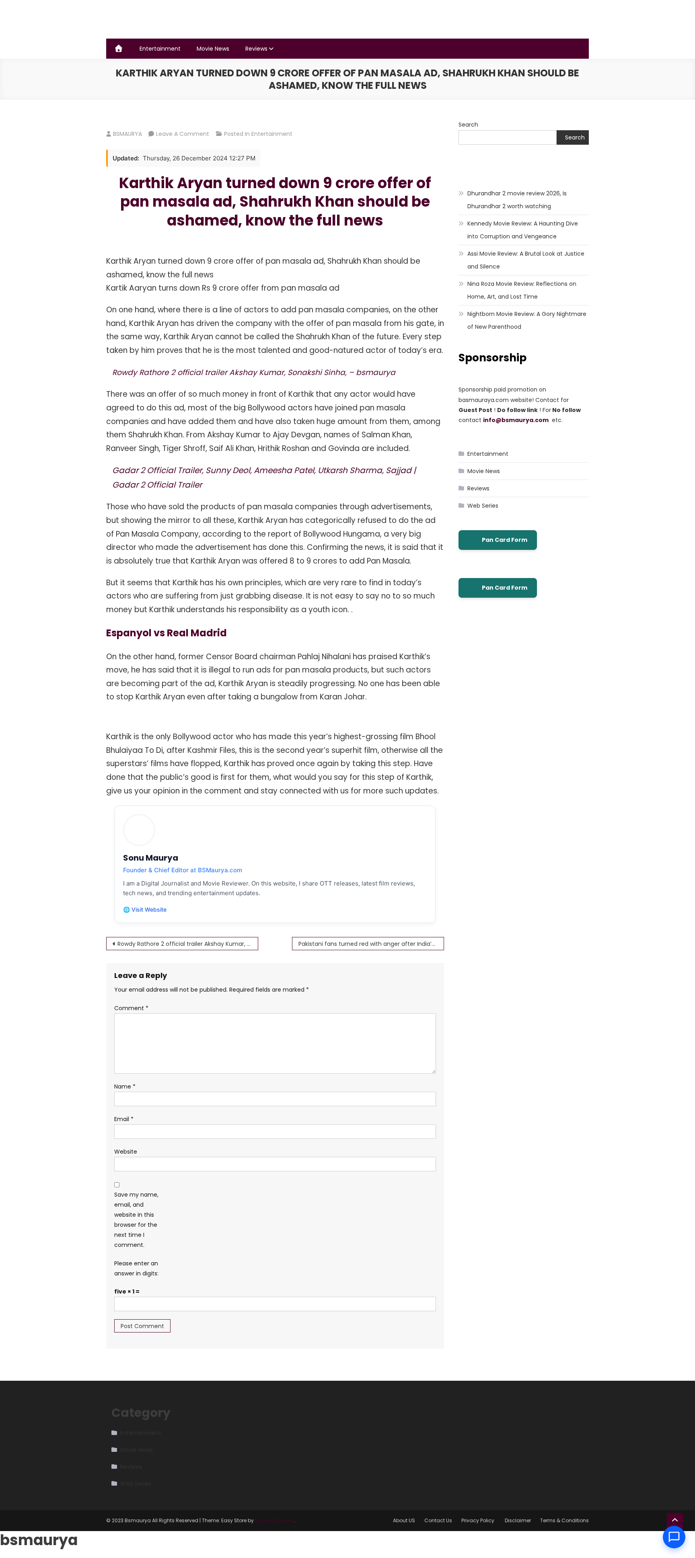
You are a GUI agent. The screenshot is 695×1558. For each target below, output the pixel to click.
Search (468, 125)
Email (124, 1119)
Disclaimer (518, 1520)
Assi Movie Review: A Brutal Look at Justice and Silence (525, 260)
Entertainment (160, 49)
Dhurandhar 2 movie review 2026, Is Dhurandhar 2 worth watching (517, 199)
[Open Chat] (674, 1537)
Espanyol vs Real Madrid (166, 633)
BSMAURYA (127, 134)
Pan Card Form (504, 540)
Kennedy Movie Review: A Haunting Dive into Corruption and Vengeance (522, 229)
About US (404, 1520)
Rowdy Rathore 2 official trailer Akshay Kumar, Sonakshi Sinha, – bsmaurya (253, 372)
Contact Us (438, 1520)
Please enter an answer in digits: (136, 1268)
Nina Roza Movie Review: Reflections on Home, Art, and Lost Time (521, 290)
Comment (131, 1008)
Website (125, 1152)
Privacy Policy (478, 1520)
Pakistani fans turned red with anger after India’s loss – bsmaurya (371, 944)
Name (125, 1086)
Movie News (213, 49)
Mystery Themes (274, 1520)
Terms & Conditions (564, 1520)
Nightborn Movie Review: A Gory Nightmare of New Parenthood (526, 320)
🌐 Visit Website (145, 909)
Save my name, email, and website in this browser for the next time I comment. (136, 1220)
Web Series (482, 506)
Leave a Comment (182, 134)
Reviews (256, 49)
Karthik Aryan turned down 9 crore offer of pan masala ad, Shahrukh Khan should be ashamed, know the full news (275, 202)
